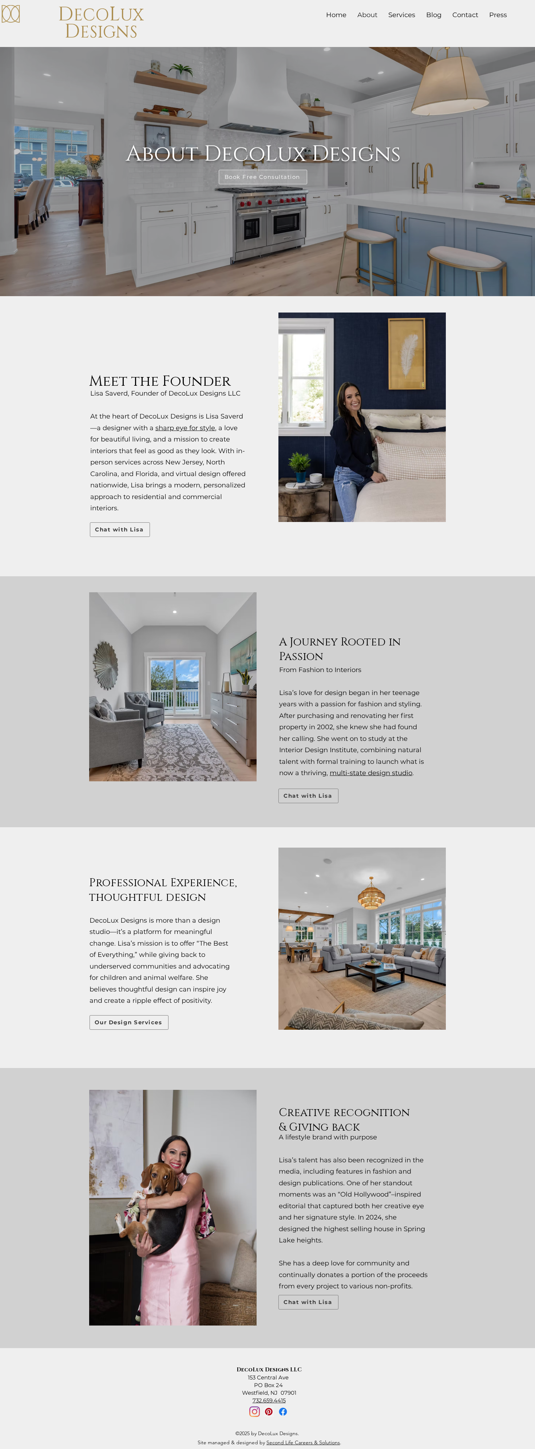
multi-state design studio (371, 773)
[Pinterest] (268, 1411)
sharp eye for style (185, 428)
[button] (498, 14)
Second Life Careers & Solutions (303, 1442)
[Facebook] (283, 1411)
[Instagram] (254, 1411)
